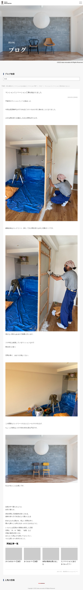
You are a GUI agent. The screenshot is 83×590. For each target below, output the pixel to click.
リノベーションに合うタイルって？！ (68, 563)
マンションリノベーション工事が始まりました (23, 92)
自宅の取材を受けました (50, 563)
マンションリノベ (72, 571)
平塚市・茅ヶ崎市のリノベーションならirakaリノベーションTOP (19, 86)
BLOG (65, 571)
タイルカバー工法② (31, 561)
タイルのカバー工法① (13, 561)
